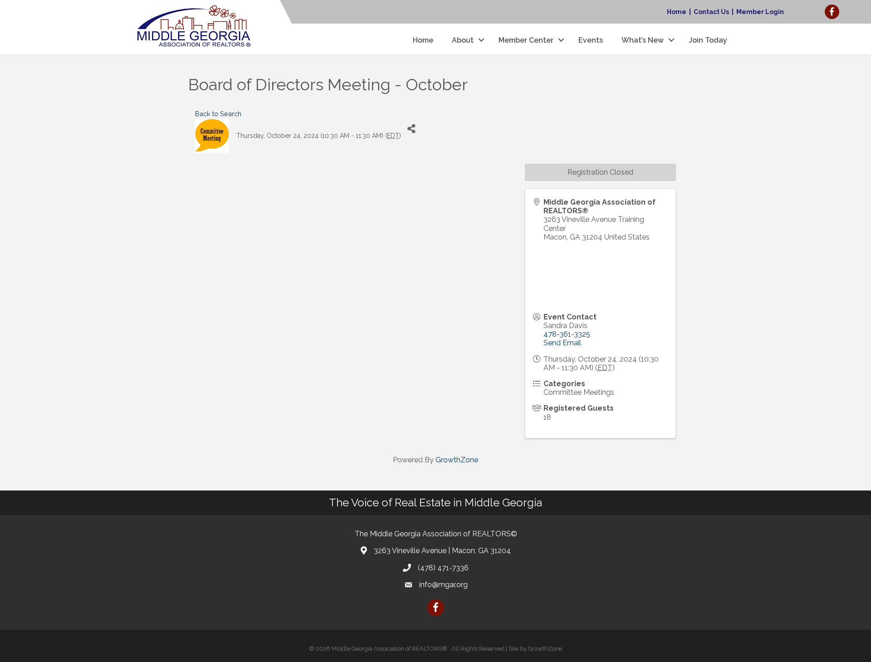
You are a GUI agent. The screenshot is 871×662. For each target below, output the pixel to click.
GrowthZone (457, 460)
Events (590, 40)
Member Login (760, 11)
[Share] (411, 129)
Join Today (708, 40)
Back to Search (218, 114)
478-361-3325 (566, 334)
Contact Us (711, 11)
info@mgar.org (443, 584)
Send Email (562, 342)
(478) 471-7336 (443, 568)
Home (676, 11)
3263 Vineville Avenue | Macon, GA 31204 (442, 550)
